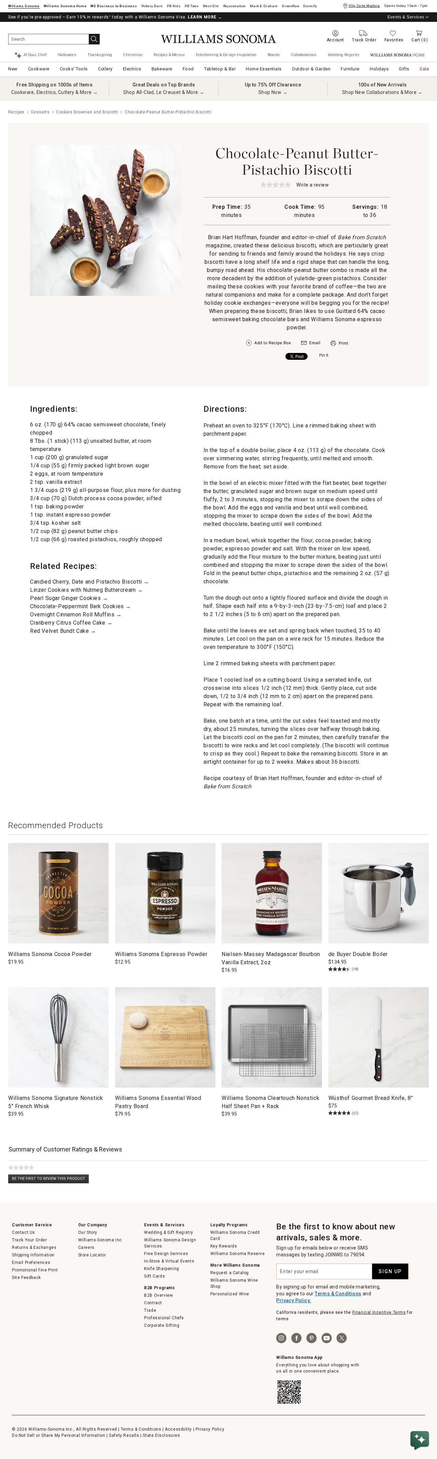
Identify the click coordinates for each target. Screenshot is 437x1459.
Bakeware (162, 68)
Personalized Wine (229, 1294)
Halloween (67, 55)
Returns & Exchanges (34, 1247)
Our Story (87, 1232)
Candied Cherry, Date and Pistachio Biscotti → (89, 581)
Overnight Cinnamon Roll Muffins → (76, 614)
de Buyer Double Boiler (358, 954)
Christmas (133, 55)
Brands (274, 55)
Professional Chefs (164, 1317)
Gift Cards (154, 1276)
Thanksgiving (99, 55)
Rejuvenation (234, 6)
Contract (153, 1302)
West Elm (211, 6)
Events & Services (405, 17)
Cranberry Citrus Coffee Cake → (71, 622)
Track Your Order (29, 1240)
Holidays (379, 68)
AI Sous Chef (35, 55)
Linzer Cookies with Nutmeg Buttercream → (86, 590)
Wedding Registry (344, 55)
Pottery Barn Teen (191, 6)
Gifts (404, 68)
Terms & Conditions (338, 1293)
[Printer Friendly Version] (339, 346)
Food (188, 68)
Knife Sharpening (161, 1268)
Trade (150, 1310)
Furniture (350, 68)
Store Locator (92, 1255)
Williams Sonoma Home (65, 6)
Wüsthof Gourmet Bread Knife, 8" (370, 1098)
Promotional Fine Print (35, 1270)
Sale (424, 68)
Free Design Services (166, 1253)
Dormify (310, 6)
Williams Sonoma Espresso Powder (161, 954)
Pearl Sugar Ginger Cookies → (69, 598)
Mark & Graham (264, 6)
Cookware (39, 68)
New (13, 68)
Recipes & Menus (169, 55)
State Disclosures (161, 1435)
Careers (86, 1247)
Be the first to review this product (50, 1180)
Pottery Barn (152, 6)
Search (94, 39)
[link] (275, 184)
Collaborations (303, 55)
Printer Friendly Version (339, 343)
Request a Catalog (229, 1272)
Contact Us (23, 1232)
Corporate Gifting (161, 1325)
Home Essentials (264, 68)
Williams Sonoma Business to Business (113, 6)
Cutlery (105, 68)
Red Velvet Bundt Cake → (63, 631)
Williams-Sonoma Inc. (100, 1240)
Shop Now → (272, 92)
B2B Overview (158, 1295)
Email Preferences (31, 1262)
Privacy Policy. (293, 1300)
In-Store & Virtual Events (169, 1261)
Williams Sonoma (24, 6)
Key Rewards (223, 1246)
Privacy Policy (210, 1429)
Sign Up (390, 1271)
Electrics (132, 68)
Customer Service (32, 1225)
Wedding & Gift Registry (168, 1232)
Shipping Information (33, 1255)
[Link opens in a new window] (310, 344)
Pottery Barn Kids (174, 6)
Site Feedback (26, 1277)
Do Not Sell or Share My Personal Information (58, 1435)
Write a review (312, 185)
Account (335, 40)
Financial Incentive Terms (379, 1312)
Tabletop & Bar (220, 68)
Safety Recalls (124, 1435)
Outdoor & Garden (311, 68)
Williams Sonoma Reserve (237, 1253)
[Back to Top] (421, 1420)
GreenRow (290, 6)
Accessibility (178, 1429)
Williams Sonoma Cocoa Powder (50, 954)
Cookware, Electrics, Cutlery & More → (54, 92)
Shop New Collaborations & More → (382, 92)
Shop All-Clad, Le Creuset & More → (164, 92)
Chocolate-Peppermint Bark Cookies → (80, 606)
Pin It (323, 355)
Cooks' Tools (74, 68)
